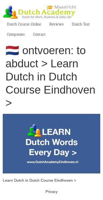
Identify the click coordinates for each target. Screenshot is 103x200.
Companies (16, 34)
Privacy (52, 192)
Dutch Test (81, 24)
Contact (39, 34)
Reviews (56, 24)
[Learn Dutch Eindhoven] (51, 116)
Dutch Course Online (24, 24)
